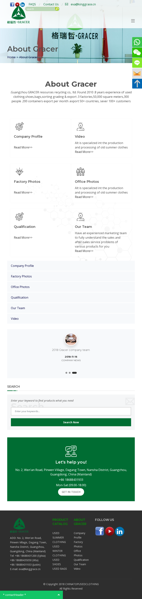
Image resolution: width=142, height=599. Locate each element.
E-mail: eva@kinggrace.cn (25, 569)
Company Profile (22, 266)
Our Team (18, 308)
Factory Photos (21, 276)
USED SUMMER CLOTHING (59, 537)
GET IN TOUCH (71, 492)
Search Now (71, 422)
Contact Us (51, 4)
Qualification (19, 297)
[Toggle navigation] (133, 21)
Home (11, 57)
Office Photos (20, 287)
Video (15, 319)
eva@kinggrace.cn (83, 4)
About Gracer (28, 57)
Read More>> (23, 147)
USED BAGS (60, 568)
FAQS (32, 4)
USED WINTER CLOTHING (59, 551)
